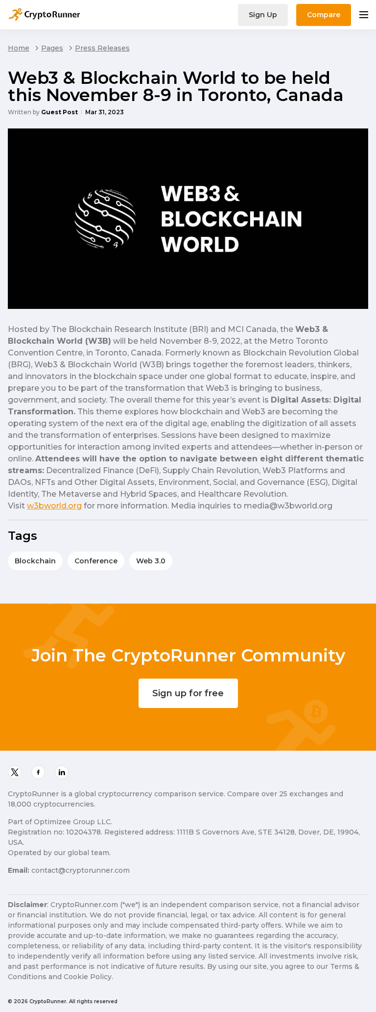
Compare (323, 14)
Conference (96, 561)
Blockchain (35, 561)
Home (18, 48)
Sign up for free (188, 693)
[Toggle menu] (363, 15)
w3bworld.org (54, 505)
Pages (52, 48)
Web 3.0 (150, 561)
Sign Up (263, 14)
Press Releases (102, 48)
